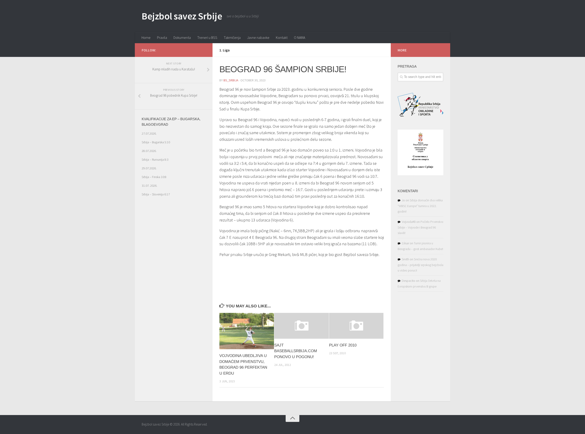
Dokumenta (182, 37)
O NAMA (299, 37)
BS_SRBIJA (230, 80)
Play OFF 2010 (342, 345)
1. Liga (224, 50)
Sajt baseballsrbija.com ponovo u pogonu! (295, 351)
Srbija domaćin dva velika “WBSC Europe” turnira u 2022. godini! (420, 205)
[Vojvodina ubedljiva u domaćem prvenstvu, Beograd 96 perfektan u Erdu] (246, 331)
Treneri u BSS (207, 37)
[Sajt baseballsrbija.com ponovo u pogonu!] (301, 325)
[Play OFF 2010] (356, 325)
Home (146, 37)
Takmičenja (232, 37)
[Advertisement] (174, 288)
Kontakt (281, 37)
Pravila (162, 37)
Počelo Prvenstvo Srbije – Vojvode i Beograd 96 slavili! (420, 227)
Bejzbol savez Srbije (182, 16)
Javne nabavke (258, 37)
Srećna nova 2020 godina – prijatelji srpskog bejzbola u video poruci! (420, 264)
